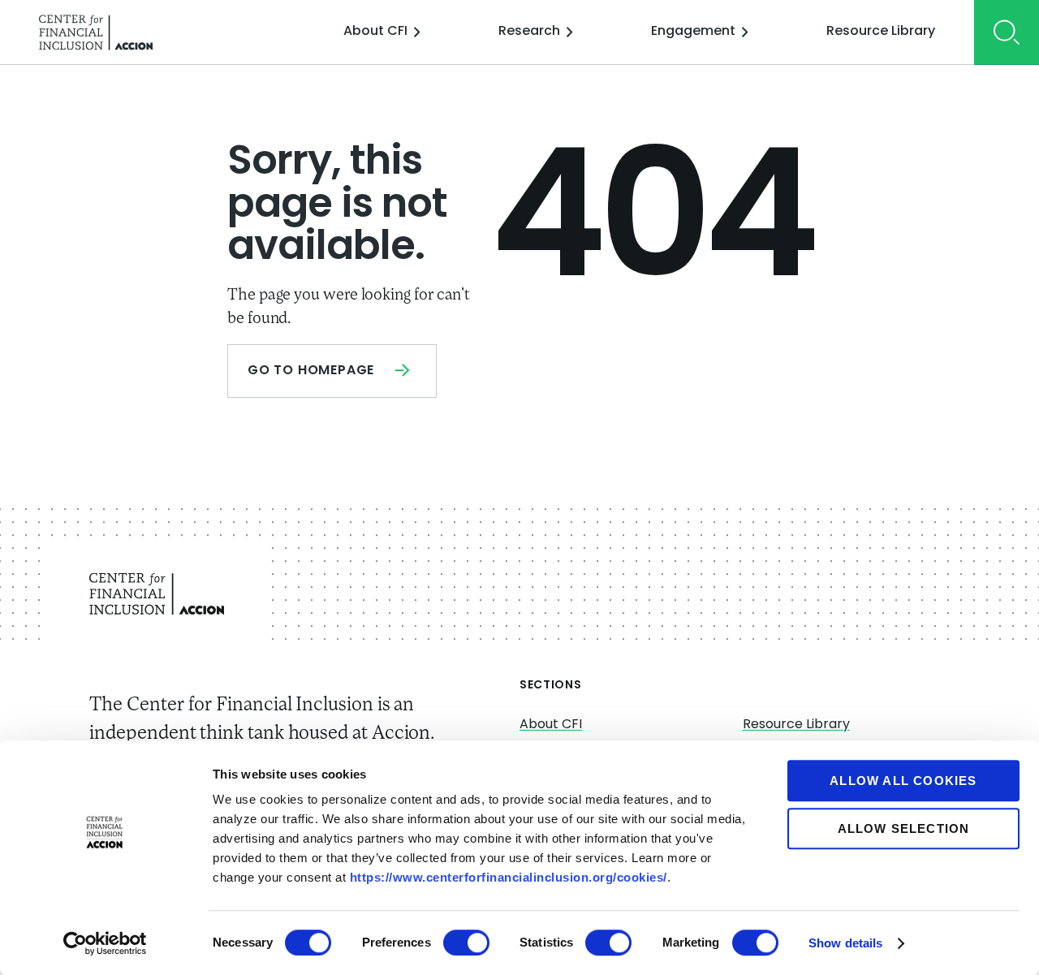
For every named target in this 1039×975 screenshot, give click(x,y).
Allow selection (904, 828)
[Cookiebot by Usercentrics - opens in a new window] (105, 943)
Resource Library (880, 31)
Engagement (693, 31)
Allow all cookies (903, 780)
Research (529, 31)
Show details (845, 943)
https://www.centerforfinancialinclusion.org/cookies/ (508, 877)
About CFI (375, 31)
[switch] (466, 943)
